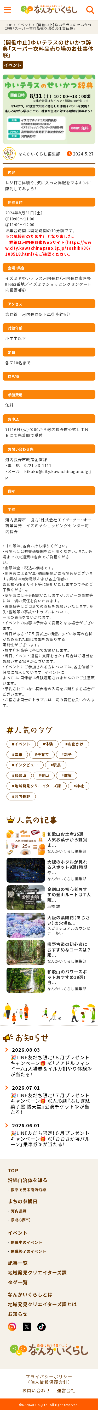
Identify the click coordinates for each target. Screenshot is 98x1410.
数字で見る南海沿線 (28, 1189)
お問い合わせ (36, 1390)
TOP (13, 1170)
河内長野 (19, 1210)
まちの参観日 (23, 1201)
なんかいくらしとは (30, 1294)
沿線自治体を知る (28, 1180)
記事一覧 (18, 1262)
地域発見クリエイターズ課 (37, 1272)
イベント (18, 1232)
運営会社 (66, 1390)
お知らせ (18, 1313)
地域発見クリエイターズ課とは (42, 1304)
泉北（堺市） (21, 1219)
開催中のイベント (26, 1242)
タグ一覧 (18, 1282)
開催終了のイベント (28, 1251)
